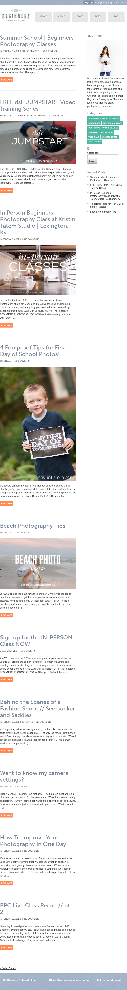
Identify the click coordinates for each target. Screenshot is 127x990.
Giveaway (114, 118)
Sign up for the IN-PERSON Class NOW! (36, 640)
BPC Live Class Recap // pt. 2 (35, 908)
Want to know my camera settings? (34, 776)
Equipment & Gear (97, 118)
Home (43, 16)
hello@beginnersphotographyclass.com (71, 979)
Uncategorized (21, 115)
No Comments (50, 50)
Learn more (108, 106)
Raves (98, 16)
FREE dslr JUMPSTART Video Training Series (38, 105)
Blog (110, 2)
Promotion (6, 115)
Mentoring (94, 127)
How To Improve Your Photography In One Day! (34, 841)
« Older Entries (8, 968)
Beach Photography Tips (32, 525)
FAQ (116, 16)
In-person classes (10, 50)
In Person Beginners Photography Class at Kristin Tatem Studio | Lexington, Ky (37, 222)
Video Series (38, 115)
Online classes (30, 50)
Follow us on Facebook (111, 979)
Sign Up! (89, 2)
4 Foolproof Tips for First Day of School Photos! (33, 351)
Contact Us (121, 2)
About (61, 16)
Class (80, 16)
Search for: (93, 152)
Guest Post (94, 123)
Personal (93, 132)
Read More (6, 80)
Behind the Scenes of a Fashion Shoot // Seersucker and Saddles (37, 708)
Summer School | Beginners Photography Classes (37, 41)
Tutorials (5, 360)
